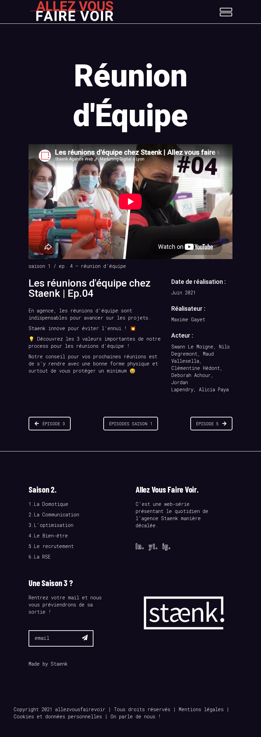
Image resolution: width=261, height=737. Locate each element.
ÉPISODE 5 (207, 423)
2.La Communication (54, 514)
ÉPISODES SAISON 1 (130, 423)
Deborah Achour (191, 375)
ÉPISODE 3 (53, 423)
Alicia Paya (214, 389)
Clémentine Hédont (195, 368)
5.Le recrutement (51, 546)
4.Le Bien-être (48, 535)
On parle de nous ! (135, 716)
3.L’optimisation (51, 525)
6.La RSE (40, 556)
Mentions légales (201, 709)
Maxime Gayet (188, 319)
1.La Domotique (48, 504)
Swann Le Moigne (192, 346)
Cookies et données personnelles (58, 716)
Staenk (59, 664)
